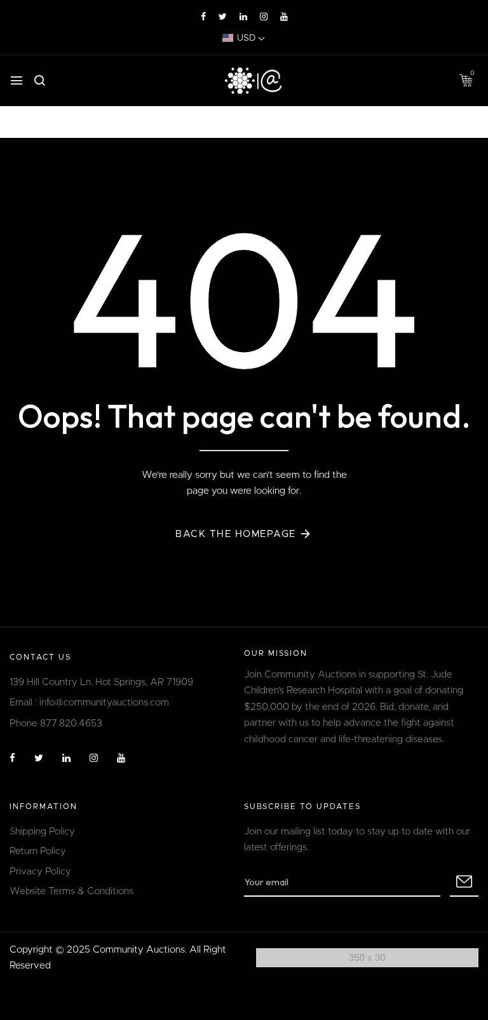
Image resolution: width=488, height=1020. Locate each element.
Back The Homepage (235, 534)
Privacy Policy (40, 871)
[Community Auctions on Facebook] (203, 17)
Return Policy (38, 851)
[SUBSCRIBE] (464, 883)
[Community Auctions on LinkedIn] (243, 17)
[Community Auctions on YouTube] (284, 17)
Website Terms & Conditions (71, 891)
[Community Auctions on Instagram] (264, 17)
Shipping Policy (42, 831)
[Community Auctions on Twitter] (223, 17)
